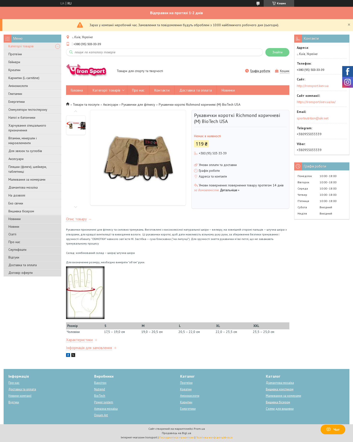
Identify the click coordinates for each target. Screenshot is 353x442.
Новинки (14, 219)
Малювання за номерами (26, 179)
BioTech (99, 396)
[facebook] (68, 356)
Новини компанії (19, 396)
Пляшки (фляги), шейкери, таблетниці (27, 169)
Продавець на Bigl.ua (176, 433)
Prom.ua (199, 428)
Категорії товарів (21, 46)
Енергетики (16, 101)
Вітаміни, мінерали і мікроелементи (22, 140)
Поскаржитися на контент (176, 437)
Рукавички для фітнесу (138, 104)
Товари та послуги (86, 104)
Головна (77, 90)
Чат (337, 429)
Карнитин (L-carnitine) (23, 78)
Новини (13, 226)
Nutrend (99, 389)
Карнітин (186, 402)
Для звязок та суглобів (25, 151)
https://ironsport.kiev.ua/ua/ (316, 102)
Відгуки (13, 257)
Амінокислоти (18, 86)
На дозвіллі (16, 195)
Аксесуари (16, 159)
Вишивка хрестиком (279, 389)
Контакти (162, 90)
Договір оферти (20, 272)
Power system (103, 402)
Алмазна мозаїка (106, 409)
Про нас (14, 242)
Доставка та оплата (22, 265)
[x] (73, 356)
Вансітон (100, 383)
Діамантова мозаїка (23, 187)
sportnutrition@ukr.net (313, 118)
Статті (12, 234)
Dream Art (101, 415)
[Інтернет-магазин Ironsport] (89, 71)
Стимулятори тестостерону (27, 109)
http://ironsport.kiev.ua (313, 86)
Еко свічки (15, 203)
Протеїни (15, 54)
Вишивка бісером (21, 211)
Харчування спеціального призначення (27, 127)
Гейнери (14, 62)
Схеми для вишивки (280, 409)
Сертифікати (17, 249)
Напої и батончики (21, 117)
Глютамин (15, 94)
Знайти (277, 52)
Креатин (14, 70)
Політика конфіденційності (214, 437)
